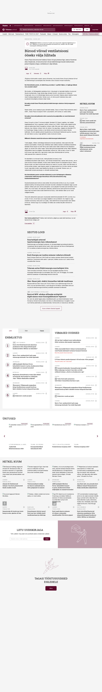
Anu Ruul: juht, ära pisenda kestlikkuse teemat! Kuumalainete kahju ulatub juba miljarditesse (87, 485)
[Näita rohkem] (92, 25)
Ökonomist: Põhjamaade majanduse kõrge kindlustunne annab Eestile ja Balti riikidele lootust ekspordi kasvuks (26, 387)
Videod (49, 34)
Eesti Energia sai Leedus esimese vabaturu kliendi (49, 255)
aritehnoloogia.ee (68, 25)
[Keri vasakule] (4, 436)
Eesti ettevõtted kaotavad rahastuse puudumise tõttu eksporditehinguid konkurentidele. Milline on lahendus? (25, 346)
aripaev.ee (86, 25)
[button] (26, 538)
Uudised (29, 237)
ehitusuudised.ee (47, 25)
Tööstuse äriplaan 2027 (81, 447)
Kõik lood (11, 34)
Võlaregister (75, 34)
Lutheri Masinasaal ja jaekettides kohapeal (22, 444)
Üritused (55, 34)
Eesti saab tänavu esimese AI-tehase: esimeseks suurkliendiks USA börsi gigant (62, 513)
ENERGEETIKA (28, 39)
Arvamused (16, 361)
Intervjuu (16, 372)
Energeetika (28, 223)
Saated (57, 376)
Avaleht (5, 34)
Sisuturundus (63, 34)
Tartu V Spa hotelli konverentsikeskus (64, 444)
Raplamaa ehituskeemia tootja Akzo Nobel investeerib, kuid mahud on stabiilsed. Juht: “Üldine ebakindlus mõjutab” (27, 376)
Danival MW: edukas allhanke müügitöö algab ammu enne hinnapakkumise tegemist (46, 295)
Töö (69, 34)
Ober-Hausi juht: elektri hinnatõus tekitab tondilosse (50, 281)
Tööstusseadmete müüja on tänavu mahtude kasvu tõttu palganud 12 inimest (36, 485)
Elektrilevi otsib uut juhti (23, 396)
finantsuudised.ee (78, 25)
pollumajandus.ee (18, 25)
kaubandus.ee (38, 25)
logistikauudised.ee (28, 25)
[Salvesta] (46, 343)
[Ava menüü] (10, 25)
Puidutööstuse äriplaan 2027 (61, 447)
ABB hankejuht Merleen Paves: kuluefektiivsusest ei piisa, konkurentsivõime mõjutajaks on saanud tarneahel (28, 366)
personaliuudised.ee (58, 25)
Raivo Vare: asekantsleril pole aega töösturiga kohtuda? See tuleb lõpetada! (89, 112)
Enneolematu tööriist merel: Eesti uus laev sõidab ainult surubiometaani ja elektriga (36, 513)
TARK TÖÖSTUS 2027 (32, 34)
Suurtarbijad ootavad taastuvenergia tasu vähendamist (42, 241)
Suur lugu (30, 507)
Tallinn (76, 444)
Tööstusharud (19, 34)
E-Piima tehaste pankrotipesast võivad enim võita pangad (74, 359)
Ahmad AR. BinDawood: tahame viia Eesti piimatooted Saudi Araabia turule (13, 485)
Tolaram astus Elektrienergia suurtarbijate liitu (47, 268)
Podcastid (43, 34)
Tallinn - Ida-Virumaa (37, 444)
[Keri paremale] (97, 436)
